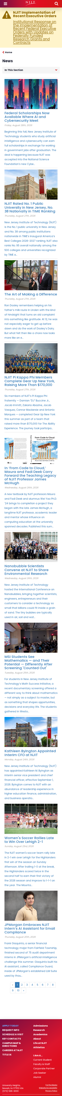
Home (8, 52)
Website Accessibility (48, 1088)
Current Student (42, 1059)
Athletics (39, 1047)
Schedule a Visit (12, 1034)
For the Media (51, 1085)
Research (39, 1030)
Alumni (37, 1077)
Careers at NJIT (12, 1050)
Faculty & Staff (41, 1064)
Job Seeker (39, 1072)
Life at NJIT (40, 1043)
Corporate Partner (44, 1068)
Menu (5, 4)
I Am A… (38, 1055)
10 (18, 990)
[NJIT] (31, 3)
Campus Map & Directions (11, 1044)
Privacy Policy (51, 1091)
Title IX (6, 1054)
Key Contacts (11, 1038)
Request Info (10, 1030)
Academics (40, 1034)
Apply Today (10, 1025)
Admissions (40, 1025)
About (37, 1038)
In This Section (14, 70)
